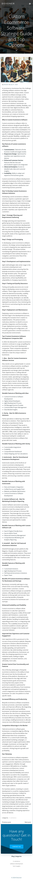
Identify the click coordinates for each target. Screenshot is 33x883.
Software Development (16, 864)
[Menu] (29, 3)
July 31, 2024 (14, 84)
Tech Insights (16, 866)
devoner (6, 84)
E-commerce (12, 818)
